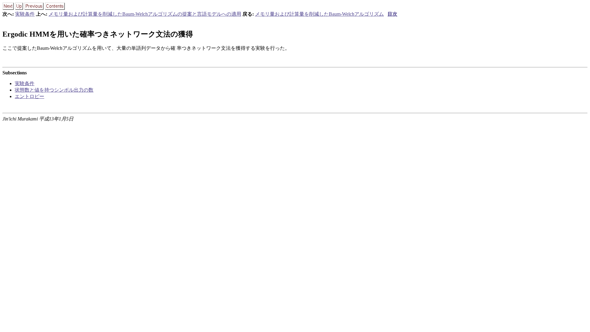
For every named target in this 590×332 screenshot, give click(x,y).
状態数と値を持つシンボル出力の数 (54, 90)
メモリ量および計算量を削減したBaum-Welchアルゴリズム (319, 14)
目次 (392, 14)
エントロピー (29, 96)
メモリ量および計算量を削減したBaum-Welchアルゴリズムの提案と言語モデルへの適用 (145, 14)
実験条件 (25, 14)
